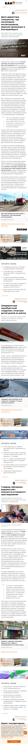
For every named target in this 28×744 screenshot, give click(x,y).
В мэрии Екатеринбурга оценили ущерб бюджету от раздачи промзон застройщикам (14, 279)
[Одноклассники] (20, 229)
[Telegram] (22, 229)
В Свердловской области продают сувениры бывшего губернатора (14, 268)
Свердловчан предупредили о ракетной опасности (12, 471)
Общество (4, 651)
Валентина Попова (21, 12)
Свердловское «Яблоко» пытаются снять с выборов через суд (14, 687)
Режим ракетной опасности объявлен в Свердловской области (15, 691)
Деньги (11, 409)
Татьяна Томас (20, 718)
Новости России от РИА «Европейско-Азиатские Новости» (10, 3)
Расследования (18, 409)
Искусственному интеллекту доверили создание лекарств (12, 696)
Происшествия (5, 409)
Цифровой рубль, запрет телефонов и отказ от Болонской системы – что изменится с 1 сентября (14, 454)
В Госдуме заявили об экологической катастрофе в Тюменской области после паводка (15, 466)
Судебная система (12, 651)
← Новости (4, 7)
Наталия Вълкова (21, 301)
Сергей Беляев (20, 482)
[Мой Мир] (24, 229)
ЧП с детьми (4, 226)
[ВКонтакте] (18, 229)
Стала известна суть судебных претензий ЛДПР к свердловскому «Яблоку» (14, 273)
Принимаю (14, 741)
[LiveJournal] (26, 229)
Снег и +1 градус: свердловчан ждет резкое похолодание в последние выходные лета (14, 460)
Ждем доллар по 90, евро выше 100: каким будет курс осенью (14, 290)
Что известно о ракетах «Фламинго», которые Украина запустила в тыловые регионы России (14, 285)
